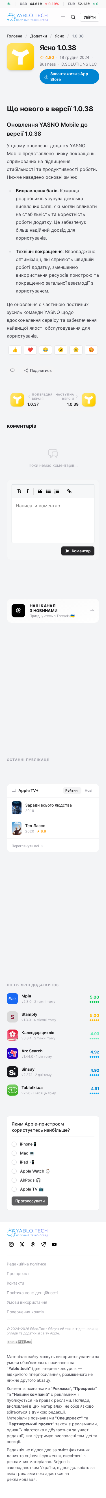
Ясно (59, 36)
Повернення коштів (25, 1311)
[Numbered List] (57, 491)
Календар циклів (37, 1032)
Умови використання (27, 1302)
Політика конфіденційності (32, 1292)
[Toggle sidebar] (63, 17)
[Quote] (40, 491)
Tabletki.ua (32, 1087)
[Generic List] (48, 491)
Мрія (26, 996)
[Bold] (19, 491)
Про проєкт (18, 1273)
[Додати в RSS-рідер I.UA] (19, 1341)
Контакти (15, 1283)
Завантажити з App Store (69, 76)
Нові (88, 790)
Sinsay (27, 1069)
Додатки (38, 36)
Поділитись (41, 370)
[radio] (14, 1144)
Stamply (29, 1014)
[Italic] (27, 491)
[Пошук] (73, 17)
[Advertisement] (49, 695)
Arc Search (32, 1050)
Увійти (90, 17)
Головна (14, 36)
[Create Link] (69, 491)
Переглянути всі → (27, 846)
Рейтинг (72, 790)
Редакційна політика (26, 1264)
